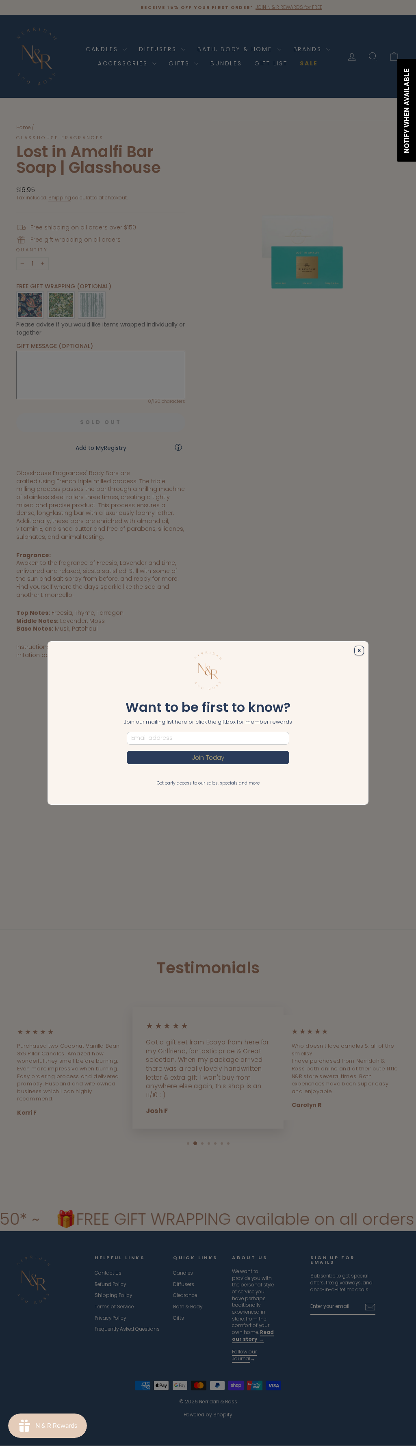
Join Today (208, 757)
